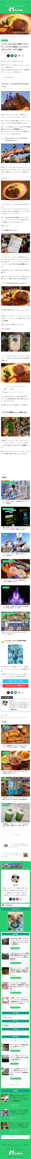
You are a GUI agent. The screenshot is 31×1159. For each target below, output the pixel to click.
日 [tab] (6, 1040)
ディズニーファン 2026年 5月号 (15, 685)
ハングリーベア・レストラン (19, 717)
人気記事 (4, 1145)
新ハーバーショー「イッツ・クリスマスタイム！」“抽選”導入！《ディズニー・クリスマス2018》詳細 (19, 1125)
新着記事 (10, 1145)
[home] (16, 709)
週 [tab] (15, 1040)
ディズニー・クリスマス (8, 717)
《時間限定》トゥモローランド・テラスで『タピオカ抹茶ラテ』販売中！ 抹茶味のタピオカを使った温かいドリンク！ (15, 825)
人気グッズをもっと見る (15, 681)
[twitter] (8, 55)
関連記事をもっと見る (14, 1137)
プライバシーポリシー (17, 1145)
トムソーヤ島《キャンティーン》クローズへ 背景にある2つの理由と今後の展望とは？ (19, 1057)
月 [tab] (24, 1040)
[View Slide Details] (15, 930)
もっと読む (16, 834)
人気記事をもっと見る (14, 1084)
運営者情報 (26, 1145)
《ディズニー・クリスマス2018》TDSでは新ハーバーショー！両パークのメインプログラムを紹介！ (19, 1112)
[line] (15, 55)
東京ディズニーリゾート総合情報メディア (15, 1149)
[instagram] (14, 709)
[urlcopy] (22, 55)
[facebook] (11, 55)
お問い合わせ (15, 1146)
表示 (11, 77)
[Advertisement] (7, 465)
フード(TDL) (5, 715)
